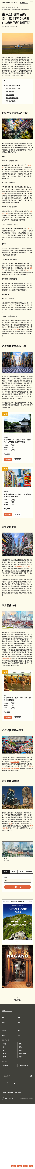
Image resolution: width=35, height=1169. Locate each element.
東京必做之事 (10, 92)
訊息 (19, 1035)
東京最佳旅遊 (10, 95)
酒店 (25, 1166)
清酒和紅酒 (22, 1053)
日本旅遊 (6, 1065)
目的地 (4, 1030)
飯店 (21, 871)
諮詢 (31, 1166)
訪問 (3, 1035)
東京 (13, 445)
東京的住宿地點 (11, 101)
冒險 (20, 1047)
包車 (13, 871)
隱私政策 (10, 1092)
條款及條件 (18, 1092)
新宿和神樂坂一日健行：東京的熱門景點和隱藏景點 (17, 495)
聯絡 (4, 1092)
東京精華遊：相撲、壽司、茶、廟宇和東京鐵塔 (17, 699)
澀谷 (29, 229)
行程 (19, 1030)
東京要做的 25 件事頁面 (23, 567)
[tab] (6, 872)
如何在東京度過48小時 (13, 89)
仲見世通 (28, 270)
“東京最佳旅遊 (6, 659)
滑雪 (19, 1022)
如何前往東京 (14, 762)
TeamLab (15, 329)
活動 (4, 1044)
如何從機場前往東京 (12, 98)
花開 (4, 1053)
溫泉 (20, 1044)
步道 (20, 1050)
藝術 (20, 1057)
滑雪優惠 (29, 871)
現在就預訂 (8, 460)
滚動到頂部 (17, 1000)
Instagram (14, 1083)
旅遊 (5, 871)
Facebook (5, 1083)
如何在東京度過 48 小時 (13, 85)
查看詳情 (18, 460)
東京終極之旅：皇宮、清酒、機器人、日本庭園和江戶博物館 (17, 441)
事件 (4, 1047)
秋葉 (4, 1057)
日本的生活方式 (23, 1065)
